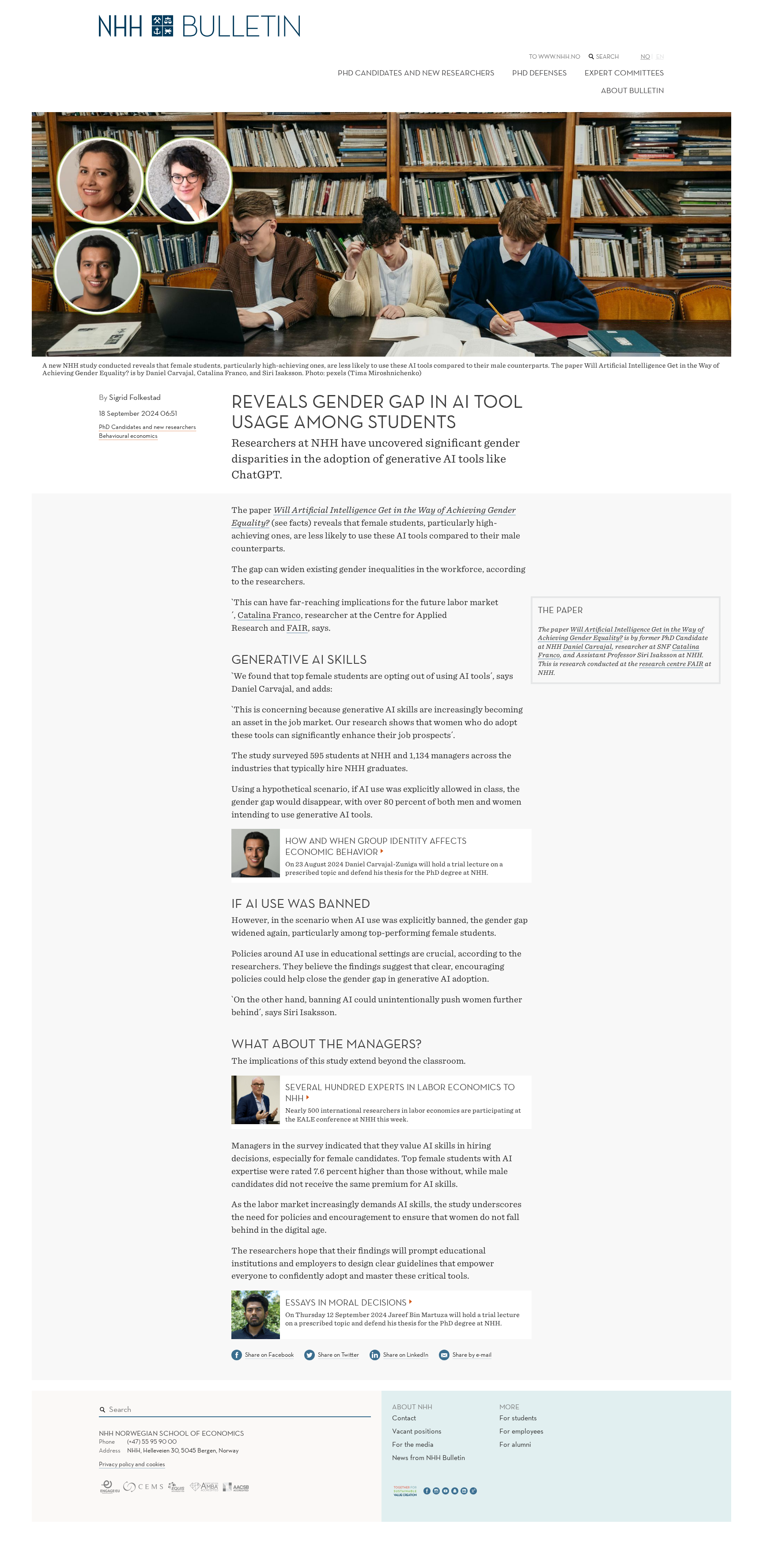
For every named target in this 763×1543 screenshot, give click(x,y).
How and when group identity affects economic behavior (376, 846)
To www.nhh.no (554, 56)
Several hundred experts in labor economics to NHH (400, 1092)
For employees (521, 1430)
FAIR (297, 627)
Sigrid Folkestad (135, 397)
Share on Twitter (338, 1355)
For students (518, 1417)
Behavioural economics (128, 436)
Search (351, 1407)
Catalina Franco (269, 615)
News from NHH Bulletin (428, 1457)
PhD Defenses (539, 73)
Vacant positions (417, 1430)
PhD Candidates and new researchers (416, 73)
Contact (404, 1417)
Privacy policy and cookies (132, 1464)
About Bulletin (632, 90)
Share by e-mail (472, 1355)
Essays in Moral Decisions (346, 1302)
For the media (413, 1444)
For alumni (515, 1444)
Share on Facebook (269, 1355)
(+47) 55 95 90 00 (152, 1441)
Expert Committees (624, 73)
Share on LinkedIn (405, 1355)
